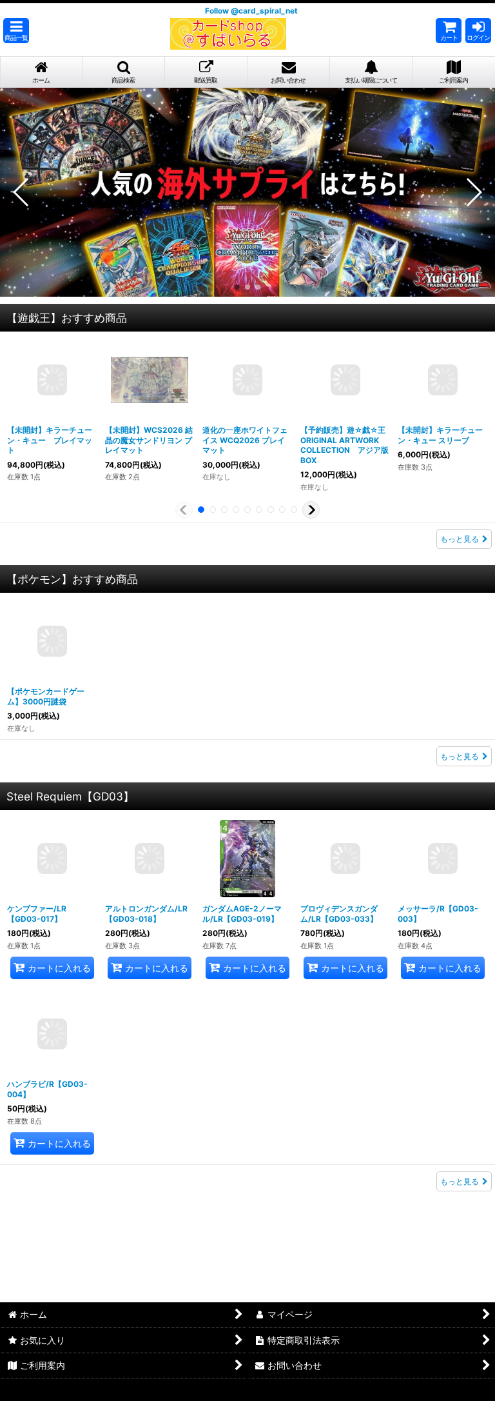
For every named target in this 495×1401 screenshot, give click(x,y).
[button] (16, 36)
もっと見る (459, 545)
